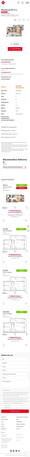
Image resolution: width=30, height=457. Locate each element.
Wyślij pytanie (16, 49)
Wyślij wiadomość (15, 411)
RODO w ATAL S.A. (19, 434)
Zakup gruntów (19, 426)
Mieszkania (3, 14)
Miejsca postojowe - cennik (8, 130)
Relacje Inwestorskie (20, 424)
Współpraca (3, 428)
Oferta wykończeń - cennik (8, 137)
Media (2, 424)
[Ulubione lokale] (18, 2)
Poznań (16, 14)
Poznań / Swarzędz (10, 14)
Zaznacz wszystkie (6, 390)
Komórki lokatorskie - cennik (8, 134)
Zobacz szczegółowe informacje (13, 167)
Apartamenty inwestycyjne (22, 417)
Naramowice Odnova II (5, 15)
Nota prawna (18, 440)
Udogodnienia (19, 421)
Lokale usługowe (4, 419)
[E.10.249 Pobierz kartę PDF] (4, 345)
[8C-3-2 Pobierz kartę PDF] (19, 20)
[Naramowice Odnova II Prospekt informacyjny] (15, 20)
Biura (17, 419)
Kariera (2, 426)
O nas (2, 421)
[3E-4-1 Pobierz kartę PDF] (4, 221)
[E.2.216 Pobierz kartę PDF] (4, 262)
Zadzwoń (16, 44)
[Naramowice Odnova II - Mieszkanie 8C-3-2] (15, 31)
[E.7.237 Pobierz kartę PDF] (4, 304)
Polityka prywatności (19, 437)
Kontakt (18, 428)
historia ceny (5, 70)
